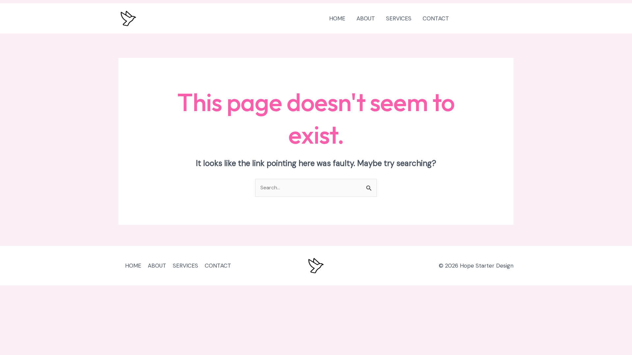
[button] (487, 18)
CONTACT (436, 18)
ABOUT (365, 18)
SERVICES (398, 18)
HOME (337, 18)
